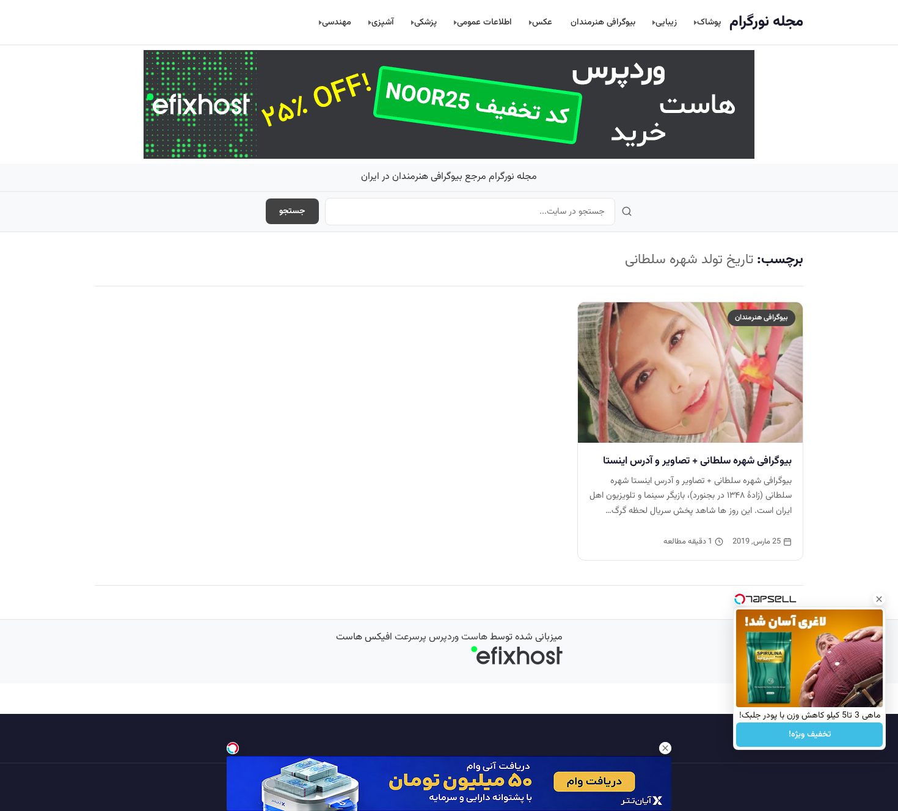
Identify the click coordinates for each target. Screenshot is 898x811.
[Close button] (879, 599)
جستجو (292, 211)
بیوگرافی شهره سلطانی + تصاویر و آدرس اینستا (697, 461)
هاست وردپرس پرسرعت (441, 637)
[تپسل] (233, 748)
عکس (542, 22)
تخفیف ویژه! (810, 734)
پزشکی (425, 22)
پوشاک (709, 22)
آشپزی (382, 22)
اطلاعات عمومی (484, 22)
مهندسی (336, 22)
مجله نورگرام (766, 22)
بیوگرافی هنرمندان (603, 22)
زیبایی (666, 22)
